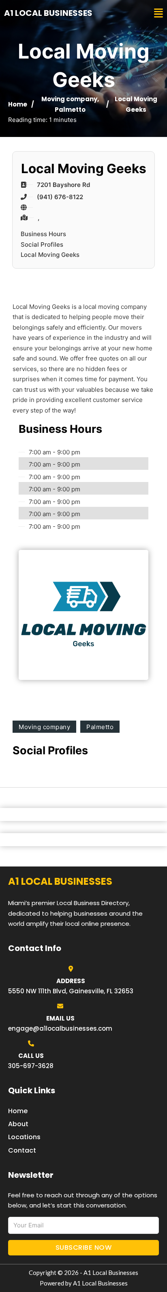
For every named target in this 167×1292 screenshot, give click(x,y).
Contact (22, 1150)
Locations (24, 1137)
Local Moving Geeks (50, 254)
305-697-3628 (31, 1066)
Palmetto (70, 109)
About (18, 1124)
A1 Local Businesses (48, 13)
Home (17, 104)
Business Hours (43, 234)
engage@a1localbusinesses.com (60, 1028)
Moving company (69, 99)
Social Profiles (42, 244)
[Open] (158, 13)
